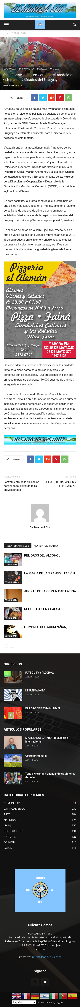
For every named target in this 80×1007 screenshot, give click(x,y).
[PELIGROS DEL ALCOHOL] (13, 559)
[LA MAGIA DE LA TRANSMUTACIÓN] (13, 577)
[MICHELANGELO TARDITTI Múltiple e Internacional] (13, 742)
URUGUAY (55, 68)
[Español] (72, 995)
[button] (75, 25)
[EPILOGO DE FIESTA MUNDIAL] (13, 713)
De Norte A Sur (40, 527)
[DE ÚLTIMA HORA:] (13, 695)
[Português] (63, 995)
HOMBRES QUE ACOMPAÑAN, (45, 627)
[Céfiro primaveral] (13, 760)
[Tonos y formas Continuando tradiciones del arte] (13, 778)
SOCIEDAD (42, 68)
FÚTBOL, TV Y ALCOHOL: (39, 672)
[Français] (26, 995)
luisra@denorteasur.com (46, 957)
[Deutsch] (35, 995)
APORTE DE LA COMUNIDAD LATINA (50, 591)
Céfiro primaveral (36, 755)
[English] (16, 995)
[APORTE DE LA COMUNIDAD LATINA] (13, 595)
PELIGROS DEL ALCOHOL (42, 555)
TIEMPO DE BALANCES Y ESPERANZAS (61, 484)
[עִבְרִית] (44, 995)
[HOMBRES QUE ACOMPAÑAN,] (13, 631)
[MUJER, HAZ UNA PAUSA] (13, 613)
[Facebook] (35, 982)
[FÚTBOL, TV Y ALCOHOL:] (13, 677)
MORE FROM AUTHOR (47, 545)
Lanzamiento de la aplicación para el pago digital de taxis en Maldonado (21, 485)
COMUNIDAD (19, 33)
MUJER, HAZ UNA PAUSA (42, 609)
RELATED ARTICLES (17, 545)
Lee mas (40, 949)
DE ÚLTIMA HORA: (35, 690)
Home (5, 33)
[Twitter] (45, 982)
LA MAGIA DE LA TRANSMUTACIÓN (49, 573)
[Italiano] (54, 995)
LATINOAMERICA (26, 68)
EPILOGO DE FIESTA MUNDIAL (42, 708)
